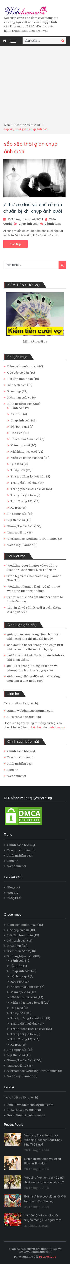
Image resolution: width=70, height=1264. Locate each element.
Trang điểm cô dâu (24, 482)
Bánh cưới (17, 408)
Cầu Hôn (16, 414)
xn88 (10, 655)
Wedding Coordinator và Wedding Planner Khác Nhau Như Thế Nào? (43, 1139)
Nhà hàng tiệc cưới (23, 451)
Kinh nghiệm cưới (19, 404)
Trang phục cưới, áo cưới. (27, 489)
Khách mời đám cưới (24, 439)
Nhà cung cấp (17, 514)
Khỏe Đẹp (14, 391)
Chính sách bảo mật (21, 751)
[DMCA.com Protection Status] (23, 824)
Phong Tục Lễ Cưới (20, 526)
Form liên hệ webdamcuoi (26, 1115)
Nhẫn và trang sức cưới (26, 458)
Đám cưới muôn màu (22, 366)
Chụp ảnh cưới (28, 223)
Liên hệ (12, 770)
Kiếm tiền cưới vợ (19, 397)
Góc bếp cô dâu (18, 372)
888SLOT (13, 666)
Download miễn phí (21, 757)
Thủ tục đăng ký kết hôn (27, 476)
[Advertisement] (35, 86)
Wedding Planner (20, 545)
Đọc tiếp (15, 244)
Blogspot (13, 887)
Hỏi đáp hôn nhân (20, 379)
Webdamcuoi (16, 776)
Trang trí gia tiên (23, 495)
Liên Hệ (36, 727)
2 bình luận (53, 223)
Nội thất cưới (16, 520)
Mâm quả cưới (20, 445)
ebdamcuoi (58, 727)
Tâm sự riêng (16, 532)
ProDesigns (47, 1256)
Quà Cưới (16, 464)
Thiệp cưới (17, 470)
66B (10, 676)
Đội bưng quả (19, 426)
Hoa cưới (16, 433)
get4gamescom (18, 634)
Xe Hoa (15, 507)
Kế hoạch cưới (16, 385)
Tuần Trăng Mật (21, 501)
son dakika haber (19, 645)
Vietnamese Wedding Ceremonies (32, 538)
